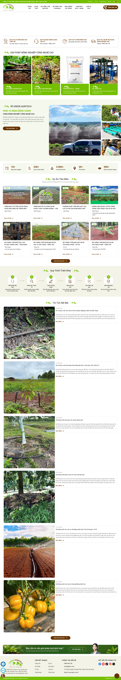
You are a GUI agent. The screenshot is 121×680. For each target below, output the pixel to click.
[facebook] (3, 664)
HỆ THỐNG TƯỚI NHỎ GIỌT (45, 7)
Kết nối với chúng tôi (107, 660)
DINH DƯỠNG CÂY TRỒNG (68, 7)
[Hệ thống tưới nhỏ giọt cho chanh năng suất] (29, 442)
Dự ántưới (36, 7)
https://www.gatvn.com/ (71, 672)
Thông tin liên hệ (69, 660)
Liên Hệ (109, 1)
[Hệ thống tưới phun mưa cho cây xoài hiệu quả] (29, 497)
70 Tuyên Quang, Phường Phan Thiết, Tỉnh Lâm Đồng (79, 669)
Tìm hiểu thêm (10, 128)
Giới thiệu (90, 1)
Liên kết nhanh (41, 660)
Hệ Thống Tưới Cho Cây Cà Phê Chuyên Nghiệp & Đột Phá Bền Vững (77, 310)
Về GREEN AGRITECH (20, 106)
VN (114, 1)
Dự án (50, 663)
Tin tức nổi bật (60, 303)
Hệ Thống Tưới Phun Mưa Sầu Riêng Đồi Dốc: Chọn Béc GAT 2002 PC (77, 365)
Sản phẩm (51, 666)
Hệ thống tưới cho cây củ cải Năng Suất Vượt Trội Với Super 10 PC (76, 529)
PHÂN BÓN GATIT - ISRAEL (79, 7)
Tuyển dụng (103, 1)
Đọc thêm (59, 321)
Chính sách (51, 672)
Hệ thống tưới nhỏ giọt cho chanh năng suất (69, 420)
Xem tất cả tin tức (59, 638)
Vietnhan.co (115, 678)
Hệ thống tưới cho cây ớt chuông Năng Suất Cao (71, 584)
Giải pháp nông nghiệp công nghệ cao (32, 52)
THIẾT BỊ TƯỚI (88, 7)
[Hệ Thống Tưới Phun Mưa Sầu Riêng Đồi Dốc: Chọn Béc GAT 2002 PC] (29, 387)
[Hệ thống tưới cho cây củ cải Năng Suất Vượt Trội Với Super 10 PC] (29, 551)
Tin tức (96, 1)
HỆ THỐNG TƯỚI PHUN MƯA (57, 7)
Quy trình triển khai (60, 270)
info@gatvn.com (69, 666)
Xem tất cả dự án (59, 261)
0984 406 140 (68, 663)
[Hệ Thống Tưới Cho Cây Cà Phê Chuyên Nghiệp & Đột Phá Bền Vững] (29, 333)
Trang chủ (37, 663)
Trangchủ (29, 7)
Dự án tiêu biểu (60, 179)
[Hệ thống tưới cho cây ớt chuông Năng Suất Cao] (29, 606)
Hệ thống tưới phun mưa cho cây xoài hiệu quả (70, 474)
